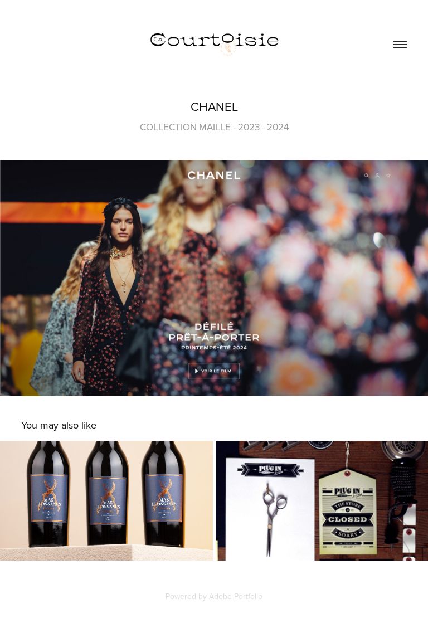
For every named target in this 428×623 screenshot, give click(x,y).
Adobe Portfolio (235, 596)
